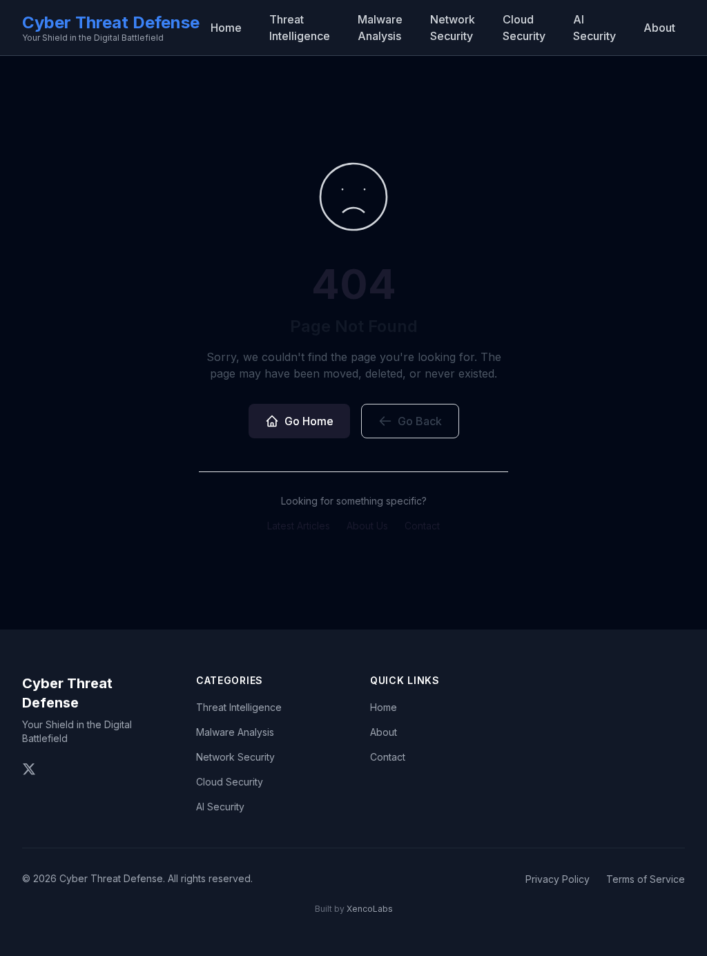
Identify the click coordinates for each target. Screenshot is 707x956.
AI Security (594, 27)
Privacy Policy (557, 879)
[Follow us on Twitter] (29, 769)
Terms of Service (645, 879)
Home (226, 28)
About (659, 28)
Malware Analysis (380, 27)
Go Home (308, 421)
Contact (422, 525)
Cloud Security (524, 27)
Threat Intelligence (299, 27)
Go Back (420, 421)
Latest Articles (298, 525)
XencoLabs (370, 909)
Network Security (452, 27)
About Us (367, 525)
